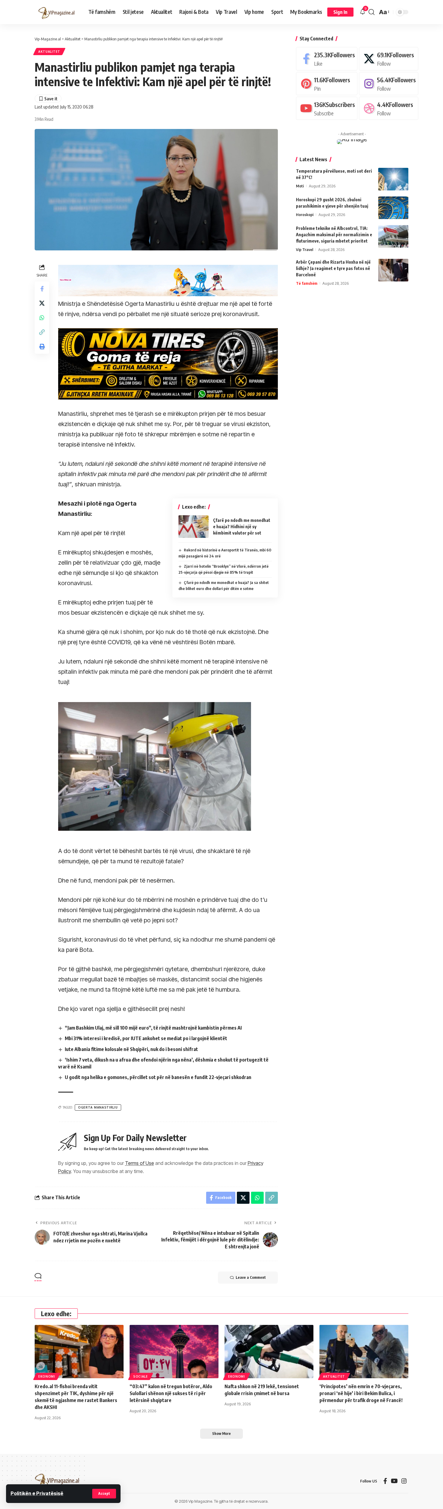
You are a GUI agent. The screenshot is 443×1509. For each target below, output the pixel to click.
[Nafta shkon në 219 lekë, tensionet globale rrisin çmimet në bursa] (269, 1351)
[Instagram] (388, 83)
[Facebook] (326, 58)
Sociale (140, 1376)
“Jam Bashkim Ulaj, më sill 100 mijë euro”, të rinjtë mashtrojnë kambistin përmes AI (153, 1028)
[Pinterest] (326, 83)
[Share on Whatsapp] (42, 317)
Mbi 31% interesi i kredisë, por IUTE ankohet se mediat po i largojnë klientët (146, 1038)
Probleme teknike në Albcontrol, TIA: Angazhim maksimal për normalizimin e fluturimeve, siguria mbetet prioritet (334, 234)
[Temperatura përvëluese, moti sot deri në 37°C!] (393, 179)
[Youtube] (326, 108)
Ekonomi (46, 1376)
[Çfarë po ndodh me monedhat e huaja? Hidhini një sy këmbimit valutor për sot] (193, 526)
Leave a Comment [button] (251, 1277)
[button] (104, 1493)
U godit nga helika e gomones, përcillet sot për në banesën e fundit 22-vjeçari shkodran (158, 1077)
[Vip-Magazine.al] (57, 12)
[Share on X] (42, 303)
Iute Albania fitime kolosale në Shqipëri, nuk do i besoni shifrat (131, 1049)
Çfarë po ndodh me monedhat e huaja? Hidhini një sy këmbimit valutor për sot (241, 526)
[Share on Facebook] (42, 288)
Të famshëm (306, 283)
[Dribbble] (388, 108)
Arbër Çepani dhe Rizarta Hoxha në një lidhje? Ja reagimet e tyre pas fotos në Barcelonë (333, 268)
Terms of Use (139, 1163)
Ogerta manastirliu (98, 1107)
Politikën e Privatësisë (37, 1493)
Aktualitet (49, 51)
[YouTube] (394, 1481)
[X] (388, 58)
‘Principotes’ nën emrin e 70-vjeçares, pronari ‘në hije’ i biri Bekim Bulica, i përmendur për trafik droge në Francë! (361, 1393)
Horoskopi (304, 214)
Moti (300, 186)
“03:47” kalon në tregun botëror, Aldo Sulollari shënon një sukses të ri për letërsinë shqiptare (171, 1393)
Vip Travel (304, 249)
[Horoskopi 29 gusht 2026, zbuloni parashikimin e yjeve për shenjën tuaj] (393, 207)
